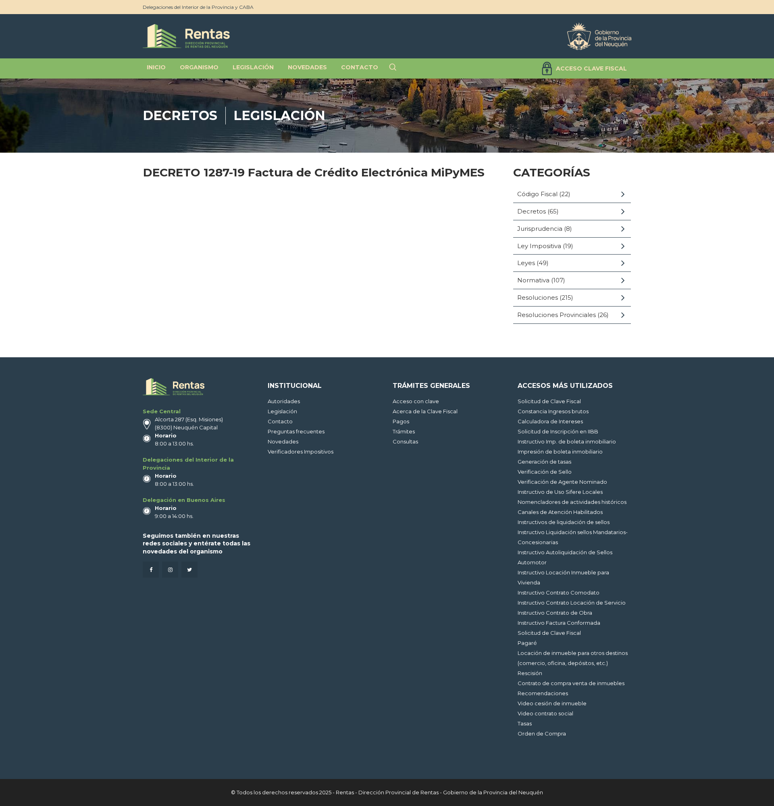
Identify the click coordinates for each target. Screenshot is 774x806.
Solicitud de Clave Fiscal (549, 401)
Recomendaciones (543, 693)
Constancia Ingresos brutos (553, 411)
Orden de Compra (542, 733)
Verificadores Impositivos (300, 451)
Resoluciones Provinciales (556, 315)
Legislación (279, 115)
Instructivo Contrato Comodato (558, 592)
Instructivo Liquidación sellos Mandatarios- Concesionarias (573, 537)
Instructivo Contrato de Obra (555, 612)
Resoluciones (537, 297)
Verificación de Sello (545, 471)
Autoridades (284, 401)
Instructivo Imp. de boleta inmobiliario (567, 441)
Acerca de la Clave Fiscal (425, 411)
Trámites (404, 431)
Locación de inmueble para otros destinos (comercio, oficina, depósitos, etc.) (573, 658)
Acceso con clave (416, 401)
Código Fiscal (537, 194)
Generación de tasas (544, 461)
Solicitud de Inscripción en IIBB (558, 431)
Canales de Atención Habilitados (560, 512)
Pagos (401, 421)
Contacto (280, 421)
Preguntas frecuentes (296, 431)
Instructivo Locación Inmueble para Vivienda (563, 577)
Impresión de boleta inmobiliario (560, 451)
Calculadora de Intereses (550, 421)
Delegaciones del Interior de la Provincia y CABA (198, 7)
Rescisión (530, 673)
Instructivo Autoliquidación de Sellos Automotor (565, 557)
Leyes (526, 263)
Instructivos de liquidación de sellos (564, 522)
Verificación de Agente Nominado (562, 482)
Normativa (533, 280)
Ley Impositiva (539, 246)
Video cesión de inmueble (552, 703)
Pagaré (527, 643)
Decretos (180, 115)
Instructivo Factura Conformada (559, 623)
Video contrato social (545, 713)
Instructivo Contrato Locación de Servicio (572, 602)
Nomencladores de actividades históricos (572, 502)
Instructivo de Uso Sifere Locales (560, 492)
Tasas (525, 723)
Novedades (283, 441)
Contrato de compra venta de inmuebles (571, 683)
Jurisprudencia (539, 228)
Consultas (405, 441)
